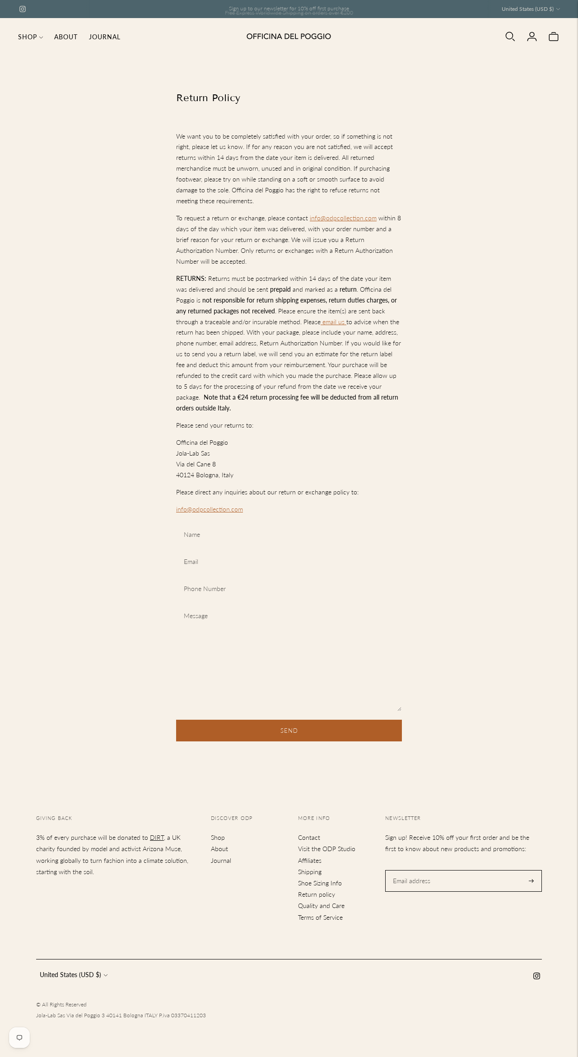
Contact (309, 837)
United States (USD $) (528, 8)
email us (333, 322)
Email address (410, 869)
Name (192, 523)
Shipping (310, 871)
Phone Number (203, 577)
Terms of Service (320, 917)
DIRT (157, 837)
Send (289, 730)
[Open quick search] (510, 37)
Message (195, 604)
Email (191, 550)
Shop (27, 37)
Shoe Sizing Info (320, 883)
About (66, 37)
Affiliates (310, 860)
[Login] (532, 37)
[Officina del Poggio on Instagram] (22, 9)
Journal (105, 37)
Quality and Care (321, 905)
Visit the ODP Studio (326, 848)
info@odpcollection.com (343, 218)
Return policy (316, 894)
